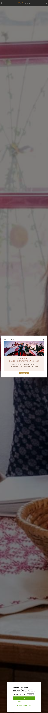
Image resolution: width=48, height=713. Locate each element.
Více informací (24, 373)
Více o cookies (30, 694)
